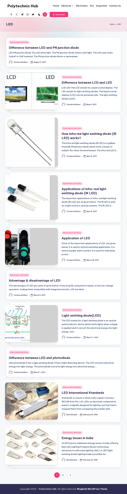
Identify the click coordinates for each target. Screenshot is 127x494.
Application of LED (76, 238)
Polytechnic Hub (22, 6)
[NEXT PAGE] (70, 475)
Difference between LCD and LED (87, 82)
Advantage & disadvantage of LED (34, 280)
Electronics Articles (19, 42)
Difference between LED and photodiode (39, 358)
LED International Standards (83, 393)
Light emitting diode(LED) (81, 315)
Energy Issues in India (77, 438)
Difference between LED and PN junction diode (44, 47)
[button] (59, 14)
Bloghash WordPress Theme (92, 489)
